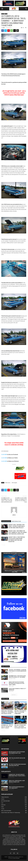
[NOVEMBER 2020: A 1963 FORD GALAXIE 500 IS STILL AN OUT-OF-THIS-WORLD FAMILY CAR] (4, 677)
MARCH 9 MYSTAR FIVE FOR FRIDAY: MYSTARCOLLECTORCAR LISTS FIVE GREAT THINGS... (16, 683)
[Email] (14, 30)
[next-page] (4, 545)
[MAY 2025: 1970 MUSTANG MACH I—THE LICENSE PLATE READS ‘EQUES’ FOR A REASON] (21, 720)
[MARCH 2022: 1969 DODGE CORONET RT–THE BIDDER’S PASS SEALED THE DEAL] (7, 705)
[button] (2, 8)
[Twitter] (5, 30)
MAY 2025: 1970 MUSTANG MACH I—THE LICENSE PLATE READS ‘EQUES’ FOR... (21, 726)
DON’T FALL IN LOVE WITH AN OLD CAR (17, 758)
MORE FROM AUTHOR (16, 521)
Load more (13, 694)
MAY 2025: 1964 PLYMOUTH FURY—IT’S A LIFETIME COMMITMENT (20, 712)
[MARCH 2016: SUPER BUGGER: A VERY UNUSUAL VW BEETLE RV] (4, 782)
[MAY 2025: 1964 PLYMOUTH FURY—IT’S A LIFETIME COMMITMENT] (21, 705)
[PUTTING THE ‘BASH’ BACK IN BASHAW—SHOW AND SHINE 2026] (4, 766)
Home (2, 11)
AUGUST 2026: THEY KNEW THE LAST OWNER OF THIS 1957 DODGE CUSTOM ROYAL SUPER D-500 (17, 532)
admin (3, 27)
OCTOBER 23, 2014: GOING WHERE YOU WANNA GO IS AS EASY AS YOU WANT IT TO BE (21, 500)
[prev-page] (2, 545)
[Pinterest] (8, 30)
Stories (6, 11)
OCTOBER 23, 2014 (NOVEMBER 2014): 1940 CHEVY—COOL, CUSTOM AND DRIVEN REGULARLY (6, 500)
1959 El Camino (7, 482)
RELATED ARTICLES (6, 521)
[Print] (17, 30)
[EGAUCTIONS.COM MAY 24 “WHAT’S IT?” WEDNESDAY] (4, 690)
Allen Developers (16, 858)
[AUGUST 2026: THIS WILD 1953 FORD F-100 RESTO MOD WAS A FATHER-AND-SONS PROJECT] (4, 526)
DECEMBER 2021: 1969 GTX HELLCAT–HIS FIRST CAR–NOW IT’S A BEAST (7, 726)
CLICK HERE (4, 454)
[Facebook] (2, 30)
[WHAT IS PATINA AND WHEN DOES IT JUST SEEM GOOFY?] (4, 788)
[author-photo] (14, 513)
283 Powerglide (14, 482)
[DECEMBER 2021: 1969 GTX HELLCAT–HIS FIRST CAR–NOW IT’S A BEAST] (7, 720)
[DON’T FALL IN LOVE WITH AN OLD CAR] (4, 759)
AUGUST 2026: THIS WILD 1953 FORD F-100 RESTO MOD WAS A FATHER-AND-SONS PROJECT (16, 526)
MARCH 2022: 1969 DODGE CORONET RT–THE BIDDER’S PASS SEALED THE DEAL (7, 712)
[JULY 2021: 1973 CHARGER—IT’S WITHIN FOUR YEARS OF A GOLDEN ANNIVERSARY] (4, 671)
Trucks (6, 13)
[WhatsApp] (11, 30)
